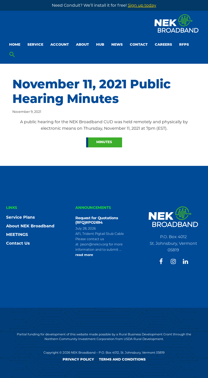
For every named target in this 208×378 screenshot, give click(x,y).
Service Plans (20, 217)
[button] (12, 55)
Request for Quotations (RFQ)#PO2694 (96, 220)
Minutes (104, 142)
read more (84, 255)
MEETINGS (17, 234)
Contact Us (18, 243)
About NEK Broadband (30, 226)
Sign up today (142, 5)
